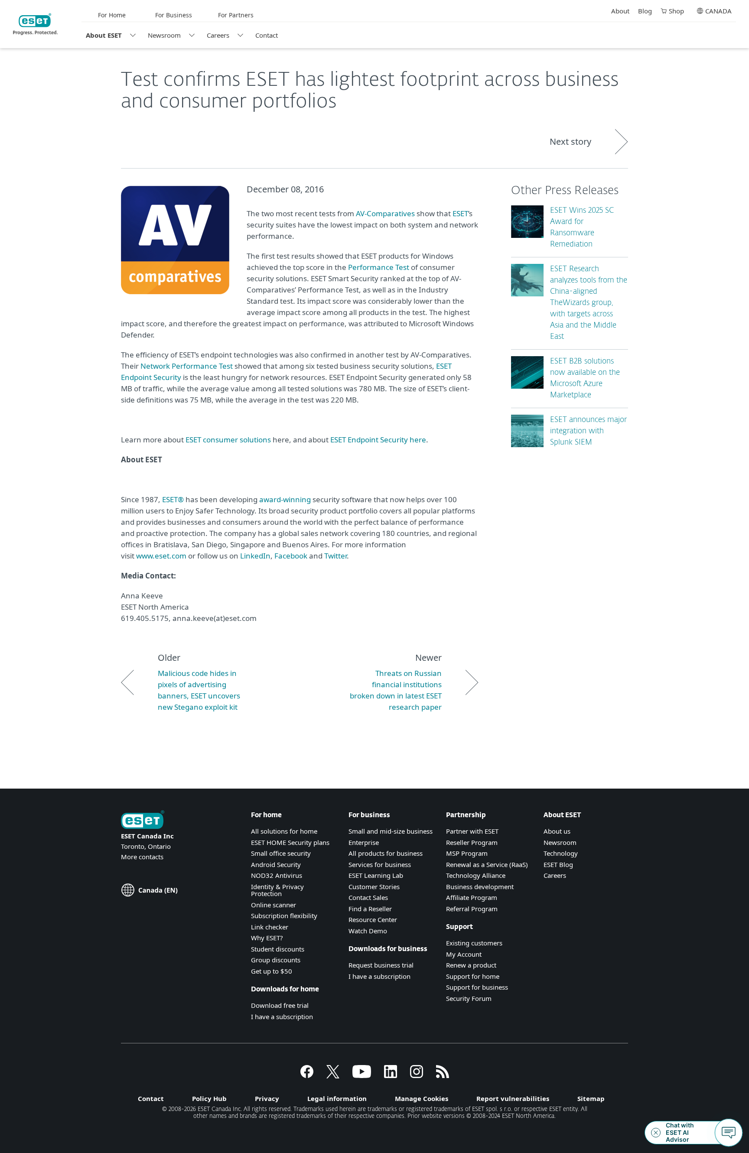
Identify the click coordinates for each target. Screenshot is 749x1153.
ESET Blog (558, 864)
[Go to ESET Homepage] (35, 24)
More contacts (142, 856)
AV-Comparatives (385, 213)
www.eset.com (161, 556)
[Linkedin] (390, 1075)
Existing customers (474, 943)
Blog (645, 10)
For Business (173, 15)
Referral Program (472, 908)
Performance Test (378, 267)
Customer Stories (374, 886)
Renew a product (471, 965)
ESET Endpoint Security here (378, 440)
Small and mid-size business (390, 831)
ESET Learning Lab (375, 875)
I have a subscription (282, 1016)
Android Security (276, 864)
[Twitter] (333, 1075)
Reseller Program (472, 842)
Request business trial (381, 965)
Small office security (281, 853)
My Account (464, 954)
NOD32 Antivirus (276, 875)
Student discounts (277, 949)
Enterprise (363, 842)
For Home (112, 15)
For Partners (236, 15)
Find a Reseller (370, 908)
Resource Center (372, 919)
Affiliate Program (471, 897)
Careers (218, 35)
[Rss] (442, 1075)
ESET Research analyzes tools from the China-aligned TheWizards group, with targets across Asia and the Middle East (588, 303)
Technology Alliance (475, 875)
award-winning (285, 499)
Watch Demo (367, 930)
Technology (561, 853)
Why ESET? (267, 937)
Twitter (335, 556)
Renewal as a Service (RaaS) (487, 864)
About (620, 10)
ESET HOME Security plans (290, 842)
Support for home (472, 976)
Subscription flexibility (284, 915)
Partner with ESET (472, 831)
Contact (266, 35)
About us (557, 831)
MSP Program (467, 853)
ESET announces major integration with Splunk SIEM (588, 431)
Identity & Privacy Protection (277, 890)
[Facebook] (307, 1075)
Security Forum (469, 998)
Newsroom (164, 35)
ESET (460, 213)
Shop (676, 10)
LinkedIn (255, 556)
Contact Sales (368, 897)
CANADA (718, 10)
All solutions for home (284, 831)
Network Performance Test (186, 366)
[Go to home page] (142, 820)
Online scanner (273, 904)
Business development (480, 886)
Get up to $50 (271, 971)
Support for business (477, 987)
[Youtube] (361, 1075)
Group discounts (275, 959)
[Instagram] (416, 1075)
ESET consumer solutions (228, 440)
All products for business (385, 853)
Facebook (290, 556)
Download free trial (280, 1005)
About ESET (104, 35)
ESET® (173, 499)
